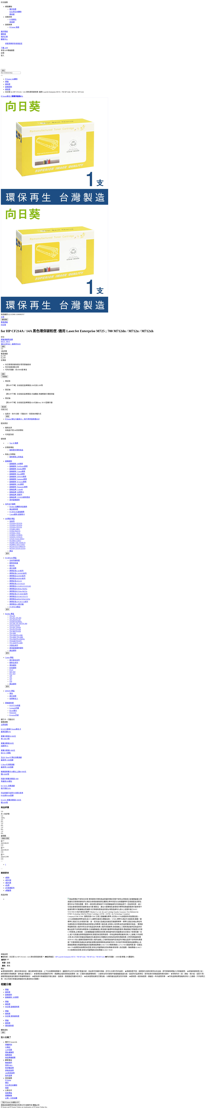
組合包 (12, 566)
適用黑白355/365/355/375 (18, 596)
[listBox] (103, 835)
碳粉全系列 (13, 663)
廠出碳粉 (12, 650)
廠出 (11, 551)
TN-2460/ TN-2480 (16, 637)
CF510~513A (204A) (16, 539)
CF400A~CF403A (15, 535)
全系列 (12, 521)
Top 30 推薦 (13, 443)
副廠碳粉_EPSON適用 (17, 477)
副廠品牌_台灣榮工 (16, 492)
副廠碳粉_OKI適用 (16, 484)
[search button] (2, 75)
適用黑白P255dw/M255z (18, 591)
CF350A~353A (14, 533)
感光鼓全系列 (14, 660)
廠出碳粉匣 (13, 509)
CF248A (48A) (14, 529)
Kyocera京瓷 (14, 715)
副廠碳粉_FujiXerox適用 (18, 466)
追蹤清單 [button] (8, 43)
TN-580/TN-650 (15, 631)
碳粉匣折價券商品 (16, 450)
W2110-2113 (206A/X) (17, 546)
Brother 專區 (9, 614)
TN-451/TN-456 (15, 629)
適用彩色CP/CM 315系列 (18, 602)
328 (10, 676)
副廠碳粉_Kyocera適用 (17, 482)
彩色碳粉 (12, 668)
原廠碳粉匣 (9, 703)
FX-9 (11, 670)
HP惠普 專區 (10, 519)
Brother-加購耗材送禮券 (18, 507)
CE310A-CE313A (15, 523)
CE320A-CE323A (15, 525)
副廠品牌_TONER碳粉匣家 (19, 497)
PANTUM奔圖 (14, 705)
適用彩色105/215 (15, 581)
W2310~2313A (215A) (17, 548)
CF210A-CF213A (15, 527)
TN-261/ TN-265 (15, 618)
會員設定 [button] (18, 43)
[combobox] (103, 73)
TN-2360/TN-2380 (16, 635)
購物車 (3, 34)
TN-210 (12, 616)
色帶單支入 (13, 699)
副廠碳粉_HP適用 (16, 464)
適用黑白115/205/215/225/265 (20, 586)
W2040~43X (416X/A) (17, 543)
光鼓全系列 (13, 645)
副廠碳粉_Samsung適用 (18, 479)
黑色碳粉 (12, 665)
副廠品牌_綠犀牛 (15, 495)
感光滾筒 (12, 568)
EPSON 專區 (10, 691)
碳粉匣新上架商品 (16, 457)
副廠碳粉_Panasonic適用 (18, 487)
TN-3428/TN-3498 (16, 643)
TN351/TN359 (14, 625)
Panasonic (12, 713)
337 (10, 679)
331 (10, 677)
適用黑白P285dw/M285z (18, 589)
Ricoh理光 (13, 711)
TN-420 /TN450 (15, 627)
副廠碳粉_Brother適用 (17, 469)
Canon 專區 (9, 657)
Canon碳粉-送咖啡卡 (17, 514)
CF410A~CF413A (15, 537)
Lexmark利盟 (14, 708)
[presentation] (103, 151)
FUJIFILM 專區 (11, 558)
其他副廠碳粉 (14, 500)
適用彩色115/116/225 (17, 584)
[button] (103, 14)
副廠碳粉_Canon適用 (17, 471)
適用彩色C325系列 (16, 571)
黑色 (11, 693)
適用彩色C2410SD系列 (18, 573)
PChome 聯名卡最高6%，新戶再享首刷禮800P (22, 419)
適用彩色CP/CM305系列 (18, 594)
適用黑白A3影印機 (16, 604)
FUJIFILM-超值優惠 (16, 512)
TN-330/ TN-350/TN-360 (18, 623)
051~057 (12, 674)
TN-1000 (12, 633)
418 (10, 681)
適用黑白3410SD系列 (17, 576)
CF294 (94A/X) (14, 531)
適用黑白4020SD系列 (17, 578)
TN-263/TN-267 (15, 620)
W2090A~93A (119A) (17, 544)
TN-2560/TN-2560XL (17, 639)
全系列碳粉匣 (14, 560)
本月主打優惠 (10, 504)
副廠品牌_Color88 (16, 489)
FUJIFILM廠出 (14, 607)
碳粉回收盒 (13, 563)
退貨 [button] (13, 43)
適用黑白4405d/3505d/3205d (19, 599)
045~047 (12, 672)
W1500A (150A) (15, 541)
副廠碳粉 (8, 461)
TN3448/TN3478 (15, 641)
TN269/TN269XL (15, 622)
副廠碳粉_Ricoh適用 (17, 474)
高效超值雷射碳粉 (16, 648)
